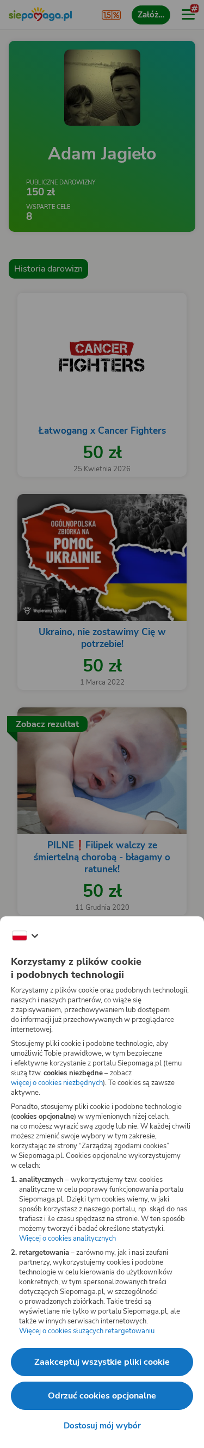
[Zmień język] (25, 936)
